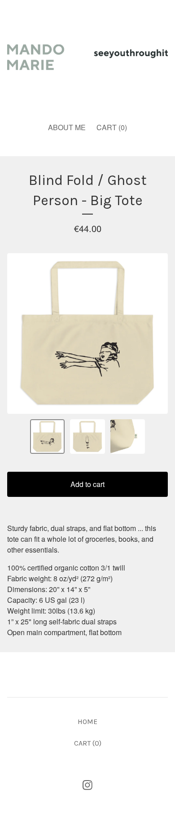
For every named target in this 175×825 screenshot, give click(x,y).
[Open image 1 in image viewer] (87, 333)
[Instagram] (87, 785)
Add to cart (87, 484)
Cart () (111, 127)
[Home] (87, 57)
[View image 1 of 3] (47, 436)
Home (87, 721)
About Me (67, 127)
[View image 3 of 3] (127, 436)
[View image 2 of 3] (87, 436)
